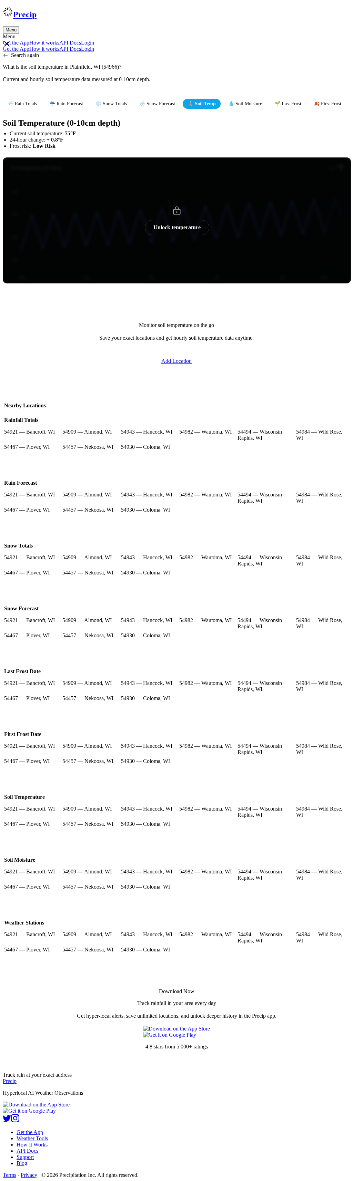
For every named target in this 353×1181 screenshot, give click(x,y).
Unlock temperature (177, 227)
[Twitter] (7, 1120)
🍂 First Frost (327, 103)
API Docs (70, 43)
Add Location (176, 361)
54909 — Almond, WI (87, 432)
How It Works (32, 1145)
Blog (22, 1163)
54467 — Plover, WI (27, 447)
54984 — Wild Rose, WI (319, 435)
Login (87, 43)
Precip (25, 14)
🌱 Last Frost (287, 103)
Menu (11, 29)
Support (25, 1157)
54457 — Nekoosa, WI (87, 447)
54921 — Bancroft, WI (29, 432)
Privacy (29, 1175)
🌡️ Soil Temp (202, 103)
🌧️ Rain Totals (22, 103)
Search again (25, 55)
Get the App (30, 1132)
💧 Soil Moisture (245, 103)
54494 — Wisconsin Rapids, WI (260, 435)
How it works (44, 43)
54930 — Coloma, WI (145, 447)
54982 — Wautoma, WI (205, 432)
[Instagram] (15, 1120)
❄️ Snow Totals (111, 103)
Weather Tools (32, 1138)
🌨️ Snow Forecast (157, 103)
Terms (9, 1175)
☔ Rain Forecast (66, 103)
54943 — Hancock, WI (146, 432)
